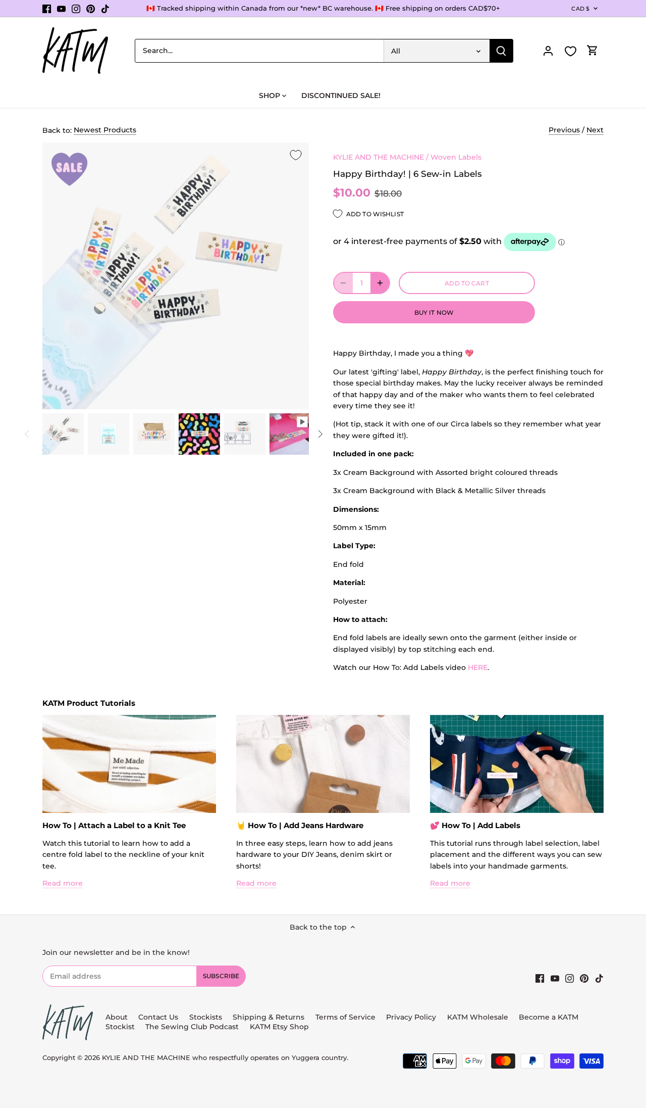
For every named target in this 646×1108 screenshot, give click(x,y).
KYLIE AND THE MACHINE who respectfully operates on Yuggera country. (225, 1058)
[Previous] (27, 434)
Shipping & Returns (268, 1017)
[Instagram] (76, 9)
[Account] (548, 51)
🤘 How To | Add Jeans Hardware (299, 825)
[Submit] (501, 50)
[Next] (320, 434)
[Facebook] (46, 9)
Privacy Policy (411, 1017)
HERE (478, 667)
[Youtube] (61, 9)
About (116, 1017)
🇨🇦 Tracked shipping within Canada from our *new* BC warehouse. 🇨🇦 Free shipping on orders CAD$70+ (323, 8)
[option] (63, 434)
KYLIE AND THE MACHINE (378, 157)
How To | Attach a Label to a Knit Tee (114, 825)
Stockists (205, 1017)
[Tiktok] (105, 9)
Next (595, 129)
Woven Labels (455, 157)
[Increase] (380, 283)
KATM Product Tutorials (88, 703)
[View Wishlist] (570, 51)
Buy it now (434, 312)
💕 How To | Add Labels (475, 825)
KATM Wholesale (477, 1017)
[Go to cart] (592, 51)
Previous (564, 129)
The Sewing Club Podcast (192, 1026)
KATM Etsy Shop (279, 1026)
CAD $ (580, 8)
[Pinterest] (90, 9)
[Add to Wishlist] (295, 155)
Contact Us (158, 1017)
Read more (62, 883)
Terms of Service (346, 1017)
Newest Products (105, 129)
